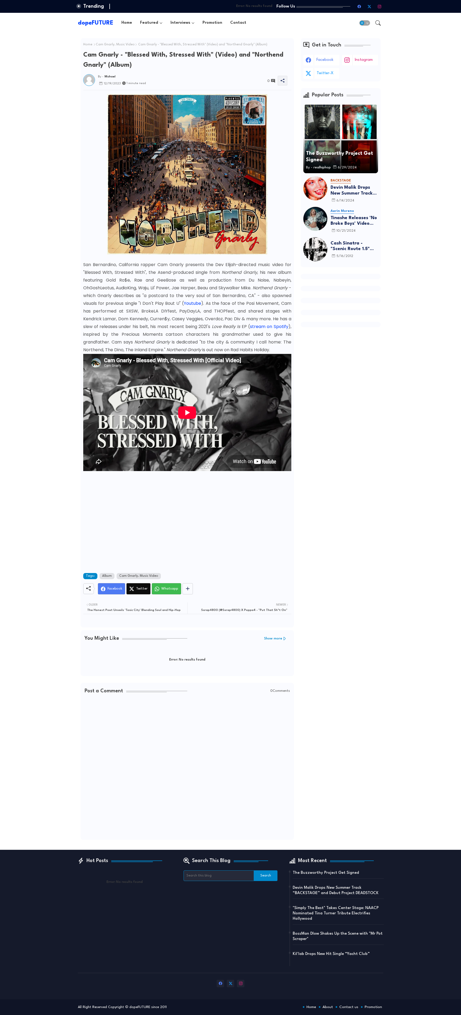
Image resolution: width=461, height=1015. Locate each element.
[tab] (126, 23)
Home (126, 23)
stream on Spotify (269, 326)
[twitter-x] (369, 6)
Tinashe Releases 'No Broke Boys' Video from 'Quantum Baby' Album (354, 221)
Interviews (180, 23)
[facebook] (359, 6)
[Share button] (187, 588)
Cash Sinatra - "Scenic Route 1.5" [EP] (350, 246)
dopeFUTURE (95, 23)
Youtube (192, 303)
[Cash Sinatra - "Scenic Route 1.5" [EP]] (315, 249)
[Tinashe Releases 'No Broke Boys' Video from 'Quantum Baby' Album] (315, 219)
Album (107, 576)
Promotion (212, 23)
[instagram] (379, 6)
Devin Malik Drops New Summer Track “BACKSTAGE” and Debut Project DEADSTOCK (352, 190)
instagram (364, 60)
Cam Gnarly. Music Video (115, 44)
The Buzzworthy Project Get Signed (326, 873)
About (328, 1007)
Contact (238, 23)
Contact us (348, 1007)
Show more (273, 638)
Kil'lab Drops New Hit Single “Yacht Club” (331, 954)
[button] (364, 23)
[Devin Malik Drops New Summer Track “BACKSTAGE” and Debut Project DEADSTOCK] (315, 188)
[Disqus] (187, 767)
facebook (324, 60)
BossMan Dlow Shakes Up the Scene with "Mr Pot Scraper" (338, 936)
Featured (149, 23)
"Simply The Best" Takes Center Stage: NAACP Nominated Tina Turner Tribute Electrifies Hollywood (336, 913)
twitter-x (325, 73)
